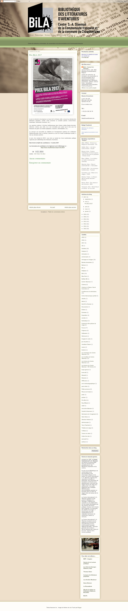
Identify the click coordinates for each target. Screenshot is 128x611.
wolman (84, 441)
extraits (84, 318)
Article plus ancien (70, 207)
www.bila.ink (85, 57)
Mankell (84, 375)
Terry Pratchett (86, 425)
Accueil (52, 207)
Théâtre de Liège (86, 428)
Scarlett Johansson (87, 411)
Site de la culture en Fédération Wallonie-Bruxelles (89, 591)
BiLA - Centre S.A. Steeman (88, 67)
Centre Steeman (86, 281)
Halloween (84, 333)
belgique (84, 270)
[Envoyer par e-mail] (36, 151)
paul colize (84, 386)
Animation (84, 254)
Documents (85, 307)
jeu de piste (85, 341)
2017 (35, 154)
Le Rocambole (87, 586)
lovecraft (84, 372)
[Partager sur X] (39, 151)
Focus (83, 327)
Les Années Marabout (89, 579)
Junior (83, 347)
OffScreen (84, 380)
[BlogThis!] (38, 151)
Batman (84, 265)
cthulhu (84, 298)
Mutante (84, 378)
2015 (85, 216)
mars (86, 209)
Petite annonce (86, 389)
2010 (85, 228)
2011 (85, 226)
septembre (88, 199)
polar (83, 394)
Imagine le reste (86, 339)
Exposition (84, 315)
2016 (85, 214)
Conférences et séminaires (89, 291)
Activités (84, 248)
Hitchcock (84, 336)
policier (84, 397)
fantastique (85, 320)
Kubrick (84, 350)
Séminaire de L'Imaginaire (89, 414)
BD (82, 268)
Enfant (83, 309)
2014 (85, 219)
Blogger (79, 607)
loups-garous (85, 369)
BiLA (38, 154)
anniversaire (85, 256)
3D (82, 245)
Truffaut (84, 430)
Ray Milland (85, 403)
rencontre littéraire (87, 408)
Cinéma (84, 284)
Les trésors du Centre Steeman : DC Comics (88, 366)
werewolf (84, 439)
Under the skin (86, 436)
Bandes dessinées (87, 262)
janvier (87, 211)
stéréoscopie (85, 422)
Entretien (84, 312)
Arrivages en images (87, 259)
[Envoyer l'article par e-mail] (33, 151)
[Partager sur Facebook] (41, 151)
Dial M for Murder (86, 304)
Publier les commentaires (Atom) (56, 212)
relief (83, 405)
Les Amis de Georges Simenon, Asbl (89, 567)
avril (86, 206)
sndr (70, 607)
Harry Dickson (87, 583)
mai (86, 201)
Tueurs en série (86, 433)
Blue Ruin (84, 276)
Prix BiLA (42, 154)
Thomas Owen (87, 571)
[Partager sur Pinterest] (43, 151)
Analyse (84, 251)
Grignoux (84, 330)
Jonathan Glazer (86, 344)
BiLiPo (85, 595)
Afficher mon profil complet (89, 88)
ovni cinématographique (88, 383)
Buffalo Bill (84, 279)
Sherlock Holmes (86, 419)
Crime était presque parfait (89, 295)
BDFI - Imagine (87, 559)
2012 (85, 224)
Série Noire (85, 417)
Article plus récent (34, 207)
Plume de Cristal (86, 392)
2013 (85, 221)
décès (83, 301)
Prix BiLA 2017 (89, 203)
